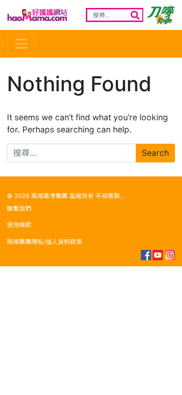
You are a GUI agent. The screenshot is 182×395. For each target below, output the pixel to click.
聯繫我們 (19, 208)
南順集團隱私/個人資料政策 (44, 241)
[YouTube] (158, 255)
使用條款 (19, 224)
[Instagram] (170, 255)
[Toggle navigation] (21, 44)
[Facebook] (145, 255)
